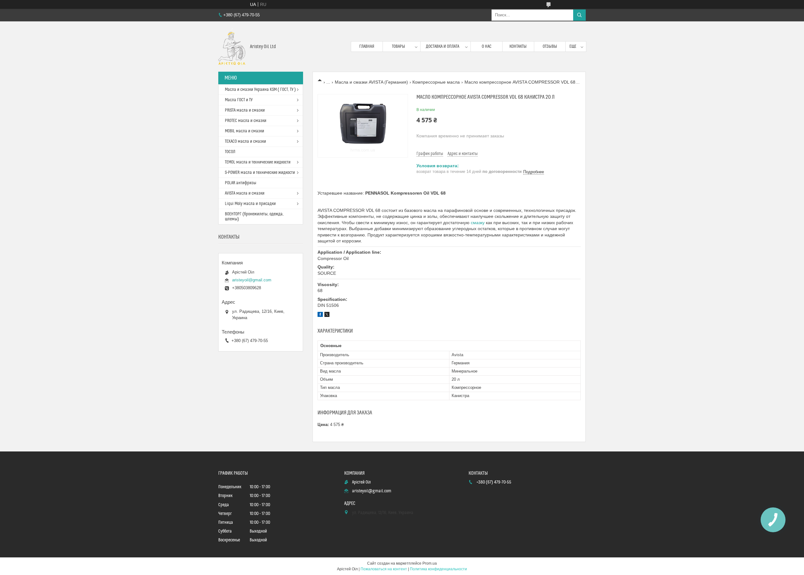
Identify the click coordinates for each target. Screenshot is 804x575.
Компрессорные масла (436, 82)
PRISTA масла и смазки (245, 110)
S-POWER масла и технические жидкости (260, 172)
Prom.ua (429, 563)
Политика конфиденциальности (438, 569)
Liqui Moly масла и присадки (250, 203)
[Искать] (579, 15)
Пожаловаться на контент (384, 569)
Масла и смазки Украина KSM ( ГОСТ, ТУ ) (260, 89)
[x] (326, 315)
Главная (366, 46)
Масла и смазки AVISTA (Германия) (371, 82)
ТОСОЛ (230, 151)
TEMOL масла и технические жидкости (258, 162)
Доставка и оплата (442, 46)
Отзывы (550, 46)
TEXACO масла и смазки (245, 141)
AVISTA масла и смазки (244, 193)
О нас (487, 46)
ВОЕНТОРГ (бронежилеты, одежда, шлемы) (254, 217)
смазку (478, 222)
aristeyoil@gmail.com (251, 280)
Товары (398, 46)
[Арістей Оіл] (231, 46)
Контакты (518, 46)
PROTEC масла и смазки (245, 120)
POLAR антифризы (240, 182)
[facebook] (320, 315)
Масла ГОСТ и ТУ (239, 99)
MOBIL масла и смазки (244, 131)
